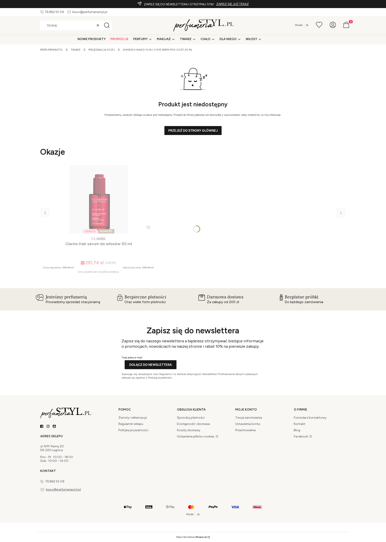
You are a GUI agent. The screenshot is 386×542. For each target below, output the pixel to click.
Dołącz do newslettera (150, 364)
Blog (297, 430)
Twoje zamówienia (248, 418)
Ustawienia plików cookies (196, 436)
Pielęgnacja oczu (101, 49)
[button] (107, 25)
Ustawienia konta (247, 424)
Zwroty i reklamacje (132, 418)
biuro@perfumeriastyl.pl (89, 12)
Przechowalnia (245, 430)
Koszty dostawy (188, 430)
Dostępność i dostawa (193, 424)
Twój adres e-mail (132, 357)
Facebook (301, 436)
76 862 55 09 (54, 12)
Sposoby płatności (191, 418)
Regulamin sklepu (130, 424)
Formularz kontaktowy (310, 418)
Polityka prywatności (133, 430)
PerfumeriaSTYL (51, 49)
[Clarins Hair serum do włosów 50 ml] (98, 199)
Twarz (75, 49)
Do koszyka (96, 281)
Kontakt (299, 424)
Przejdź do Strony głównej (193, 130)
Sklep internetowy (191, 537)
